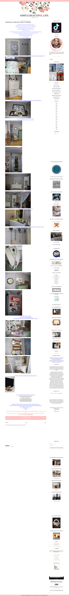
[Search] (62, 59)
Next (45, 422)
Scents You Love (29, 317)
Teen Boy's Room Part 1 (56, 90)
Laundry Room (56, 93)
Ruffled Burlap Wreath (56, 88)
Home (26, 422)
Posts (51, 443)
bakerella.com (56, 280)
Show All (63, 284)
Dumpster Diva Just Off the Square (25, 396)
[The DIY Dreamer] (56, 290)
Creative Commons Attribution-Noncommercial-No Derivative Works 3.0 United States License (56, 587)
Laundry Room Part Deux (56, 95)
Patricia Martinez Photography (28, 414)
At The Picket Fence (56, 278)
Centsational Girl (56, 282)
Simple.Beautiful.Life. (34, 15)
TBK (47, 595)
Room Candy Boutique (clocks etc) (25, 399)
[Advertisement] (56, 148)
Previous (6, 422)
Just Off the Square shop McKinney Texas (26, 418)
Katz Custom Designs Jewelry (25, 398)
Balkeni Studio (38, 595)
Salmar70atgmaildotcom (54, 393)
